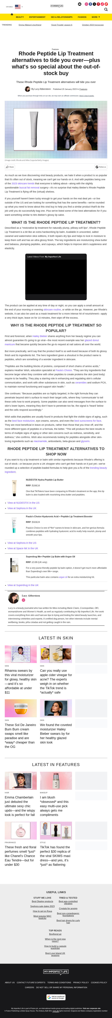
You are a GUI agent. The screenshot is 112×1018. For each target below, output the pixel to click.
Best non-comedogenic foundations (68, 914)
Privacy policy (81, 982)
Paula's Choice (64, 370)
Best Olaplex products (42, 901)
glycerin (85, 441)
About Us (10, 982)
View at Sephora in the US (22, 543)
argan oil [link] (63, 577)
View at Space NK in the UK (23, 548)
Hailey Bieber (40, 336)
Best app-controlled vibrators (68, 902)
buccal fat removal (29, 187)
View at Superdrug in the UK (23, 585)
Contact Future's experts (31, 982)
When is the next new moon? (55, 940)
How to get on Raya (42, 911)
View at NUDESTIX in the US (23, 502)
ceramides (81, 382)
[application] (56, 277)
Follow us (102, 167)
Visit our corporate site (92, 1008)
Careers (29, 987)
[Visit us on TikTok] (102, 4)
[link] (14, 566)
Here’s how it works (86, 96)
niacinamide (40, 441)
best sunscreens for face (87, 420)
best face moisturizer (23, 420)
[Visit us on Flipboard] (106, 4)
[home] (12, 17)
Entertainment (37, 17)
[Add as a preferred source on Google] (56, 997)
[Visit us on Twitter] (94, 4)
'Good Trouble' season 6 (61, 25)
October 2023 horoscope (93, 25)
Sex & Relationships (61, 17)
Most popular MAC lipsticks (42, 917)
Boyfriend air (55, 934)
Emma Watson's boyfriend (30, 25)
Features (55, 49)
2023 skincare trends (23, 183)
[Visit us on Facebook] (90, 4)
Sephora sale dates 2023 (42, 906)
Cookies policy (99, 982)
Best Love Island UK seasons (55, 954)
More (95, 17)
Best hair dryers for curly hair (68, 921)
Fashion (82, 17)
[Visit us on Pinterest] (98, 4)
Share (11, 167)
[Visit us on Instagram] (86, 4)
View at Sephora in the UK (22, 508)
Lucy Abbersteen (43, 89)
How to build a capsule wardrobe (55, 947)
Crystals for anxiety (68, 908)
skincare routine (52, 309)
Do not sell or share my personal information (61, 987)
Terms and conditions (59, 982)
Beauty (20, 17)
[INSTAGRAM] (24, 600)
